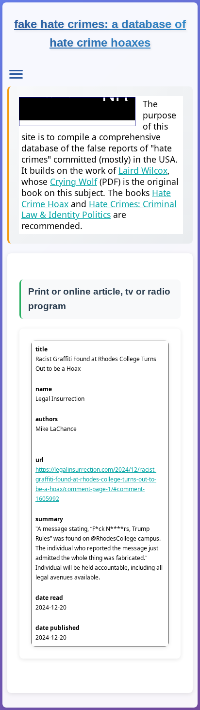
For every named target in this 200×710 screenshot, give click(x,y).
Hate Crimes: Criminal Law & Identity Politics (99, 209)
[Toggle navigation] (16, 74)
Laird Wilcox (142, 170)
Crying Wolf (73, 181)
